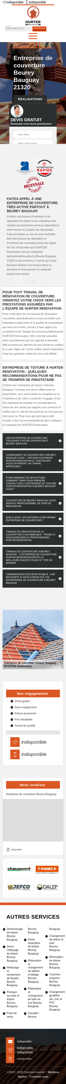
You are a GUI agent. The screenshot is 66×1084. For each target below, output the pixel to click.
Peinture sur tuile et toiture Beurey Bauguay (13, 999)
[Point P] (47, 869)
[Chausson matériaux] (19, 869)
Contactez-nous (38, 1076)
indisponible (15, 2)
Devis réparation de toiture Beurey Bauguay (34, 946)
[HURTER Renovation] (33, 15)
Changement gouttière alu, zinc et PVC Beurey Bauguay (56, 1000)
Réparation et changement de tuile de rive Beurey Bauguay (35, 997)
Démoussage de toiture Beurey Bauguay (14, 934)
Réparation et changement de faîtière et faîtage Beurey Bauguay (35, 971)
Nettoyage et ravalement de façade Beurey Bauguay (13, 976)
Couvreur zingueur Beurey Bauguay (54, 979)
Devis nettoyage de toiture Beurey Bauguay (13, 953)
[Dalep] (47, 887)
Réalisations (30, 99)
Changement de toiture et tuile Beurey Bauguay (56, 942)
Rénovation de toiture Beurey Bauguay (56, 962)
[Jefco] (19, 887)
